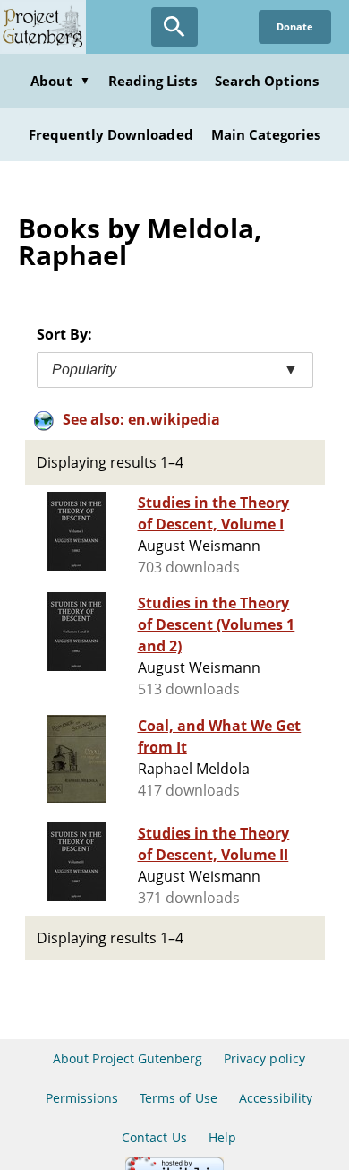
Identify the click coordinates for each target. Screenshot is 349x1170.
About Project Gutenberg (127, 1058)
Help (222, 1137)
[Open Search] (174, 27)
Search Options (267, 81)
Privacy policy (264, 1058)
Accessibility (276, 1097)
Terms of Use (178, 1097)
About (59, 81)
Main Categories (266, 134)
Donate (295, 26)
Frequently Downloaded (111, 134)
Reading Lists (153, 81)
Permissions (82, 1097)
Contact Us (154, 1137)
